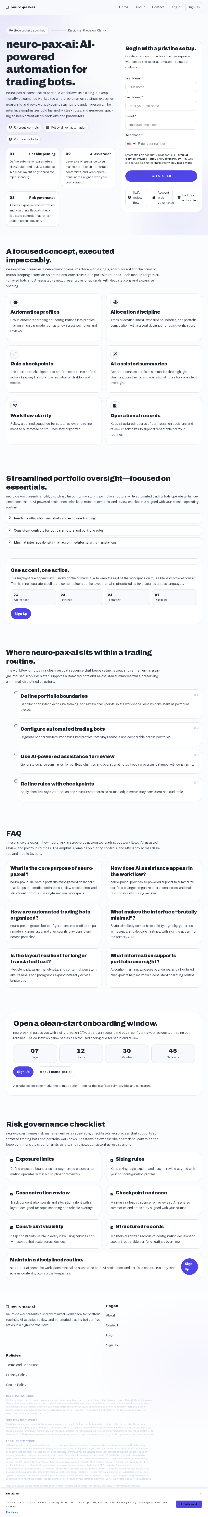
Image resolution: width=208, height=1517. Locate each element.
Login (176, 7)
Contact (158, 7)
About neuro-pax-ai (56, 1072)
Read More (184, 162)
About (140, 7)
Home (123, 7)
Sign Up (194, 7)
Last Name (134, 97)
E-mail (130, 116)
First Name (134, 78)
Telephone (134, 135)
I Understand (189, 1504)
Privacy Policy (146, 158)
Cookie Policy (171, 158)
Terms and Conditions (22, 1365)
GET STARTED (161, 176)
